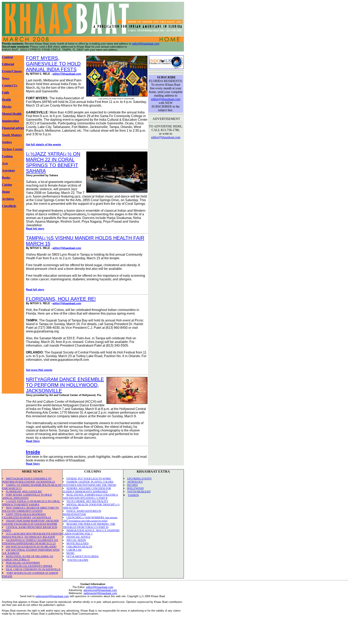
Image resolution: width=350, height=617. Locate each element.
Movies (7, 106)
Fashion (7, 156)
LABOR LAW (74, 549)
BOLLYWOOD (135, 488)
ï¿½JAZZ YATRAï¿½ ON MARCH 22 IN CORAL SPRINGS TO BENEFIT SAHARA (53, 162)
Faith (5, 92)
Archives (8, 199)
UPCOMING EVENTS (139, 478)
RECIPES (132, 485)
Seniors (7, 142)
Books (6, 177)
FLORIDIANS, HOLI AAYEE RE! (61, 299)
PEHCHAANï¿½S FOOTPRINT (23, 562)
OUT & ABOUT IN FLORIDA (82, 556)
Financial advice (13, 128)
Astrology (8, 170)
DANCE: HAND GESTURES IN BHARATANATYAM (82, 512)
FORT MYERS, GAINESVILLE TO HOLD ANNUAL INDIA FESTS (53, 63)
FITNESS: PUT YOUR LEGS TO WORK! (88, 478)
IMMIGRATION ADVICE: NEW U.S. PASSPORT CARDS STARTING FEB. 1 (91, 532)
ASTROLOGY (135, 481)
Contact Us (9, 85)
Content (7, 57)
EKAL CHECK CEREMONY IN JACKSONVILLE (33, 569)
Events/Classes (12, 71)
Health (6, 99)
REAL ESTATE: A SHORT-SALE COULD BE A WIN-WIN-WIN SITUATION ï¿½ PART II (90, 496)
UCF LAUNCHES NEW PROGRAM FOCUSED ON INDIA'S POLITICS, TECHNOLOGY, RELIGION (32, 535)
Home (6, 191)
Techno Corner (12, 149)
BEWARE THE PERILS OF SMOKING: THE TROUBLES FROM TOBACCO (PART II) (89, 525)
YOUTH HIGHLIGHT (139, 491)
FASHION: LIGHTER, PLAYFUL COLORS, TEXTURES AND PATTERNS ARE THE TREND (89, 483)
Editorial (8, 64)
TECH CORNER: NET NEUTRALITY (87, 501)
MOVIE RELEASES (77, 543)
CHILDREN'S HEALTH (79, 546)
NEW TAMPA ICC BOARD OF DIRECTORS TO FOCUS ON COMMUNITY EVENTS (30, 509)
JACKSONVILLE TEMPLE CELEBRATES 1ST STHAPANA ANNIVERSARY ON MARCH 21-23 (30, 542)
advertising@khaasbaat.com (100, 590)
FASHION (133, 495)
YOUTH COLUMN (77, 559)
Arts (5, 163)
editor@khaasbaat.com (145, 43)
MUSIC (70, 553)
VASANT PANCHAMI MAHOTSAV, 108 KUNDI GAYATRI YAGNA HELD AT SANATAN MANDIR (30, 522)
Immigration (10, 121)
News (5, 78)
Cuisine (7, 184)
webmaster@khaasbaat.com (100, 593)
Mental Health (11, 113)
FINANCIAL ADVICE (78, 536)
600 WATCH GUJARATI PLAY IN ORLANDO (31, 546)
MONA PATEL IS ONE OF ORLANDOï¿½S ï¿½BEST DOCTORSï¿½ (27, 558)
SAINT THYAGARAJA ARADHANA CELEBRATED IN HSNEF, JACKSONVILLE (26, 516)
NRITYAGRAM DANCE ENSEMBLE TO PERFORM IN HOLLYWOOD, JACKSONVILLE (65, 385)
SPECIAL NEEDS (76, 540)
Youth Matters (12, 135)
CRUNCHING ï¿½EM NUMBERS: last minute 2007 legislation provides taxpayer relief (90, 519)
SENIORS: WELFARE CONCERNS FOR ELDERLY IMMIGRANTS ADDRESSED (87, 490)
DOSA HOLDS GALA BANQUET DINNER (29, 566)
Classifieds (9, 206)
